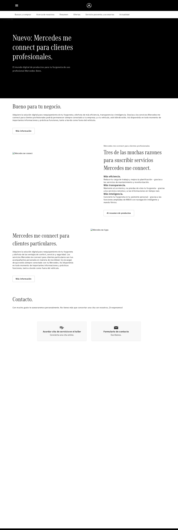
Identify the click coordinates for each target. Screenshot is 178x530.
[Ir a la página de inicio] (89, 5)
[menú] (17, 5)
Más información (24, 131)
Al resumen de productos (119, 213)
